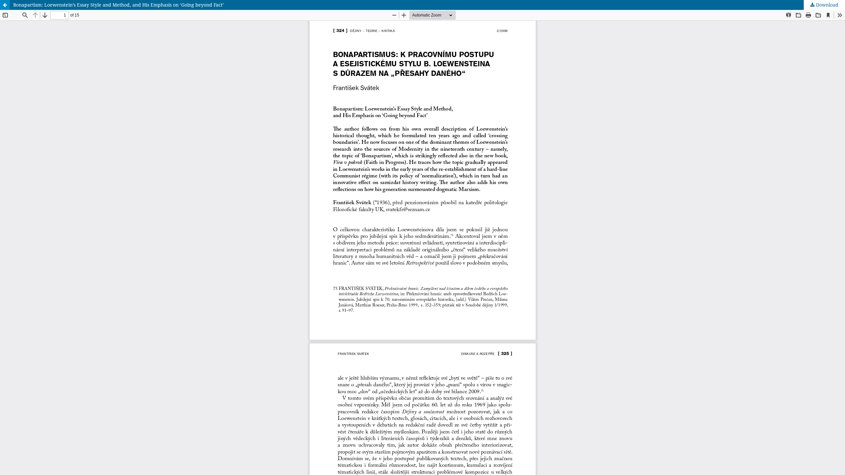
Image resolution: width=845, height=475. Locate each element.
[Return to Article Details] (5, 5)
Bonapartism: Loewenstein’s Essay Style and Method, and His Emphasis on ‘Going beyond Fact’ (118, 5)
